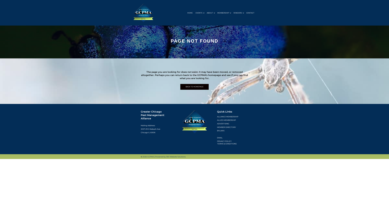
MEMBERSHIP (223, 13)
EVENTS (199, 13)
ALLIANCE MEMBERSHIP (227, 117)
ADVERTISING (223, 124)
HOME (190, 13)
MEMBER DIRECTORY (226, 127)
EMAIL (220, 138)
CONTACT (250, 13)
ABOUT (210, 13)
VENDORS (237, 13)
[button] (203, 13)
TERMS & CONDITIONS (227, 144)
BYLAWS (220, 131)
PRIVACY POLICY (224, 141)
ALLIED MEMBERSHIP (226, 120)
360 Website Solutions (176, 157)
